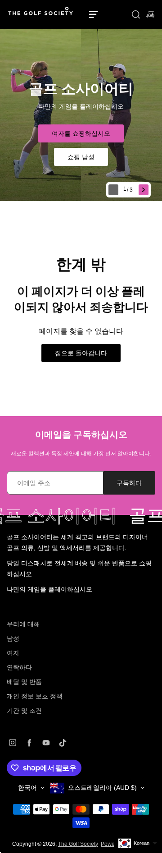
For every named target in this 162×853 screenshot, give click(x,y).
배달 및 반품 (24, 681)
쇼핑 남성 (81, 157)
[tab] (129, 190)
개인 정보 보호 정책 (35, 696)
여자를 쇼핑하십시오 (81, 133)
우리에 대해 (23, 624)
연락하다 (19, 667)
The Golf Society (78, 844)
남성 (13, 638)
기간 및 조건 (24, 710)
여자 (13, 652)
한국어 (27, 787)
